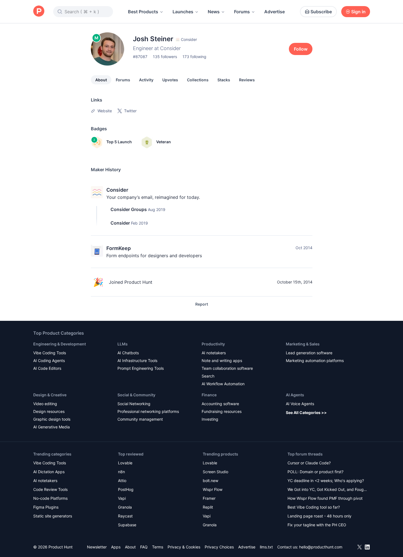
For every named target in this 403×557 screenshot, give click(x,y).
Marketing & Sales (303, 344)
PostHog (126, 489)
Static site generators (52, 516)
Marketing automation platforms (315, 360)
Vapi (122, 498)
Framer (209, 498)
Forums (242, 11)
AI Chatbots (128, 352)
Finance (209, 394)
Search (208, 376)
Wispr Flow (212, 489)
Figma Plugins (45, 507)
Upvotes (170, 79)
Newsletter (97, 547)
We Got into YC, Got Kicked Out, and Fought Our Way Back (327, 490)
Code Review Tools (50, 489)
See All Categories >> (306, 412)
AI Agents (295, 394)
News (214, 11)
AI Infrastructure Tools (137, 360)
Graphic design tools (51, 419)
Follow (300, 49)
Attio (122, 480)
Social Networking (133, 403)
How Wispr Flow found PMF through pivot (325, 498)
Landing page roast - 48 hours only (319, 516)
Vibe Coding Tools (49, 352)
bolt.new (210, 480)
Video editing (45, 403)
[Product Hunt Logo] (38, 11)
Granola (125, 507)
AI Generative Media (51, 427)
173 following (194, 56)
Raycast (125, 516)
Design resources (49, 411)
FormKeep (118, 248)
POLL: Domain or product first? (315, 471)
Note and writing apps (222, 360)
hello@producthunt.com (320, 547)
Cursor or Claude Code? (309, 462)
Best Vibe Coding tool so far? (314, 507)
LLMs (122, 344)
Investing (210, 419)
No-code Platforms (50, 498)
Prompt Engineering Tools (140, 368)
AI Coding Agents (49, 360)
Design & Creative (49, 394)
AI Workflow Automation (223, 383)
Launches (183, 11)
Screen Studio (215, 471)
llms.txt (266, 547)
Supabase (127, 524)
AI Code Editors (47, 368)
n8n (121, 471)
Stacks (223, 79)
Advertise (274, 11)
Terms (157, 547)
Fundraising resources (222, 411)
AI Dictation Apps (49, 471)
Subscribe (321, 11)
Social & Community (136, 394)
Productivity (213, 344)
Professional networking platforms (148, 411)
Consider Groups (129, 209)
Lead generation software (309, 352)
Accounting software (220, 403)
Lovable (125, 462)
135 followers (165, 56)
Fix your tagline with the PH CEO (317, 524)
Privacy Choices (219, 547)
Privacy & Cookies (184, 547)
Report (201, 304)
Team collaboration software (227, 368)
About (101, 79)
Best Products (143, 11)
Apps (115, 547)
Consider (117, 190)
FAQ (144, 547)
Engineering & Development (59, 344)
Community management (140, 419)
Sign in (358, 11)
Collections (198, 79)
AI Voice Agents (300, 403)
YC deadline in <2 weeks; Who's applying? (326, 480)
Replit (208, 507)
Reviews (247, 79)
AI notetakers (214, 352)
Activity (146, 79)
